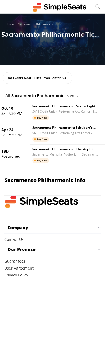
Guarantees (14, 261)
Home (9, 24)
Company (18, 228)
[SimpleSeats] (52, 7)
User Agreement (19, 268)
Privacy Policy (16, 275)
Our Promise (22, 249)
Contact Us (14, 239)
